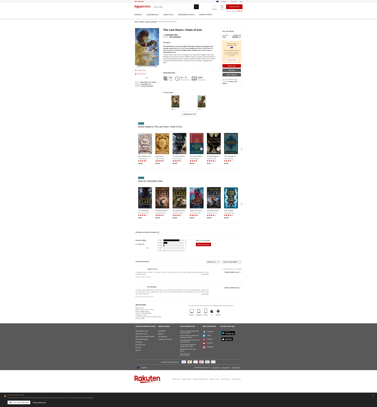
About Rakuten (236, 379)
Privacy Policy (226, 367)
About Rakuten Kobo (141, 331)
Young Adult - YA (145, 82)
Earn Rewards (139, 1)
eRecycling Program (141, 339)
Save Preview (141, 74)
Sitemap (138, 350)
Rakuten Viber (186, 379)
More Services (225, 379)
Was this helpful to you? (232, 272)
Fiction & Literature (147, 86)
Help (241, 1)
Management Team (141, 334)
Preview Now (142, 70)
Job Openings (162, 336)
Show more (204, 274)
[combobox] (213, 262)
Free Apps (138, 342)
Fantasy (153, 82)
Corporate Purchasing (165, 339)
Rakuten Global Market (200, 379)
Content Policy (236, 367)
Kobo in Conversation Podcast (144, 336)
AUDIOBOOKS (153, 15)
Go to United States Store (21, 402)
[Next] (241, 149)
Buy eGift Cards (140, 344)
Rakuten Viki (176, 379)
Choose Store (231, 60)
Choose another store (39, 402)
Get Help (138, 347)
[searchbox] (176, 6)
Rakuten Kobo (143, 7)
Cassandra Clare (171, 35)
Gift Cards (234, 1)
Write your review (203, 244)
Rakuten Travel (214, 379)
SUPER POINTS (206, 15)
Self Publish (161, 331)
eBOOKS (138, 15)
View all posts (185, 354)
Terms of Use (216, 367)
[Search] (196, 6)
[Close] (373, 395)
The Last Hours (175, 37)
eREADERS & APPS (186, 15)
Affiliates (160, 334)
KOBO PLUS (168, 15)
